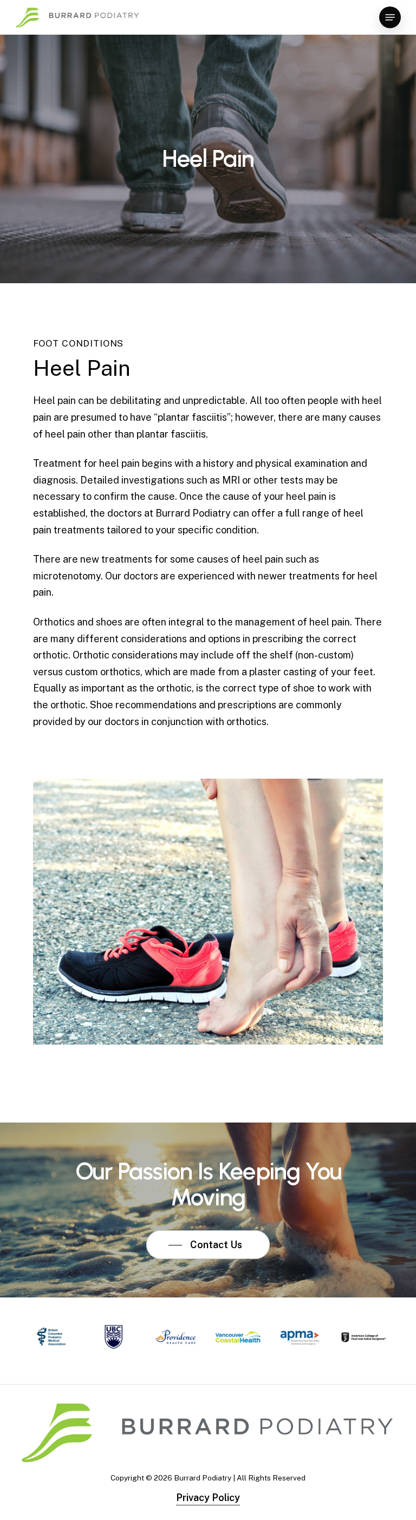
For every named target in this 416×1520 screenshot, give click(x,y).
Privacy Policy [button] (208, 1497)
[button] (390, 17)
